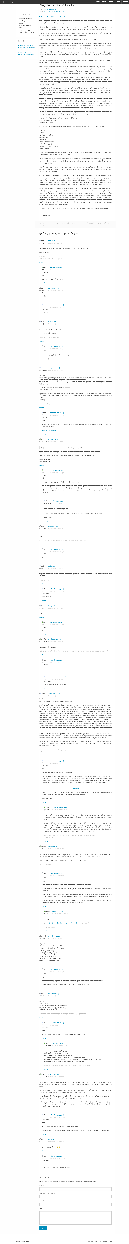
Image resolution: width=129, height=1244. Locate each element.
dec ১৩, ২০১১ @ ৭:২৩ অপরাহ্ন (57, 1025)
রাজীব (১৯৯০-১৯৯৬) (53, 526)
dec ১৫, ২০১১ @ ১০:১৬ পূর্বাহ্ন (57, 1117)
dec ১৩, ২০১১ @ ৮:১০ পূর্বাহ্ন (59, 503)
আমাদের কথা (98, 1241)
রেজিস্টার (125, 2)
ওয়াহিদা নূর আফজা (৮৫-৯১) (55, 694)
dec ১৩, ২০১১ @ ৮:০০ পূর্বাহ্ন (57, 473)
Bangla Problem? (108, 1241)
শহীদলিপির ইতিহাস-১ (25, 52)
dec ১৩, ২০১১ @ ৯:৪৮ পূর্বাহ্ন (57, 662)
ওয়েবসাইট (41, 1201)
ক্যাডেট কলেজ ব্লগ (7, 2)
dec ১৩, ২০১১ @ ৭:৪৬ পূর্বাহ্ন (57, 415)
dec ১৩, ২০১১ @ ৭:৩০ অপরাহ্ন (59, 809)
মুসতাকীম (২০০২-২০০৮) (54, 639)
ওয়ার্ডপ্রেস (90, 1241)
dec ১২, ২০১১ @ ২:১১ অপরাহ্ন (55, 441)
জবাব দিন (41, 263)
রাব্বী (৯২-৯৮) (51, 566)
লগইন (118, 2)
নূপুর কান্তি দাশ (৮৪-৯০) (54, 936)
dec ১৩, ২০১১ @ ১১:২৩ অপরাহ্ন (56, 1142)
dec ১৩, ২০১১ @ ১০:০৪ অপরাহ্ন (56, 1077)
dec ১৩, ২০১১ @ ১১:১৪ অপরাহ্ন (60, 914)
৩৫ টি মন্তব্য (62, 16)
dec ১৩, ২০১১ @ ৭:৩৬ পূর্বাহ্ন (57, 270)
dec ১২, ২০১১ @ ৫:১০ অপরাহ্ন (55, 528)
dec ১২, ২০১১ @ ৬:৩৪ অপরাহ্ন (55, 608)
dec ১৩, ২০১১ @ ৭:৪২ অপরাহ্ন (59, 1045)
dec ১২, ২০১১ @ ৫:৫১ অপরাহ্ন (55, 568)
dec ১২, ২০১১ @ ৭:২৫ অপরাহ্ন (55, 696)
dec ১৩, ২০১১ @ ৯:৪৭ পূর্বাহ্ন (57, 625)
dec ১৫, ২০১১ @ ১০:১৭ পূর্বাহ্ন (57, 1158)
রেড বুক (104, 2)
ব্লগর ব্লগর (61, 11)
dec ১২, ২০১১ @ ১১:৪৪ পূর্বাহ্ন (55, 290)
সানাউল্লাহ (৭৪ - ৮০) (53, 846)
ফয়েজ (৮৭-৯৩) (52, 322)
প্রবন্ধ (50, 11)
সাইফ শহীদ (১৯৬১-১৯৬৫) (49, 9)
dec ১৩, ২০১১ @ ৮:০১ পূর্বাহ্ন (57, 591)
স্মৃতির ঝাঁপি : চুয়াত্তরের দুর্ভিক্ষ (26, 54)
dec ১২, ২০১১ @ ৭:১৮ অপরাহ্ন (55, 641)
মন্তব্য (40, 1208)
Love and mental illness (49, 430)
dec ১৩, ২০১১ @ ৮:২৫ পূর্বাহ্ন (57, 763)
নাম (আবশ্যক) (42, 1185)
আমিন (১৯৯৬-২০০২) (53, 439)
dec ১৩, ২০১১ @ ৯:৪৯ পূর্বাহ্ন (59, 679)
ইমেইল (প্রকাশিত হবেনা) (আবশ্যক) (47, 1193)
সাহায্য (111, 2)
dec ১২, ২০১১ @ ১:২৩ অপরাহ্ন (55, 370)
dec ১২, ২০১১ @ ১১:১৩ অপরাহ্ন (55, 849)
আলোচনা (45, 11)
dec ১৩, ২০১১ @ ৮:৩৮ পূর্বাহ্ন (57, 875)
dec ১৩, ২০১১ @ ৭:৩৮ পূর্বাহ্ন (57, 349)
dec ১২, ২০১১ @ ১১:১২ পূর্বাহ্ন (55, 243)
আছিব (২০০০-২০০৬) (53, 1074)
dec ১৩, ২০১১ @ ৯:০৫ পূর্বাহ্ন (55, 938)
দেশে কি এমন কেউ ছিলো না (26, 46)
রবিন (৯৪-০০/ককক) (53, 288)
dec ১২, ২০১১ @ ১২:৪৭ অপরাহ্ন (55, 324)
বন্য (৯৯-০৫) (51, 1139)
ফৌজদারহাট (55, 11)
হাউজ (98, 2)
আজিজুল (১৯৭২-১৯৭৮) (54, 368)
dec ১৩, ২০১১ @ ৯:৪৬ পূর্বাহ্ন (57, 552)
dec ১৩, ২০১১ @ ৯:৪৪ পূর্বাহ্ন (57, 971)
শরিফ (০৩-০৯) (52, 606)
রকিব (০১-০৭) (51, 241)
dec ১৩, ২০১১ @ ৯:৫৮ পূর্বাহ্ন (55, 996)
